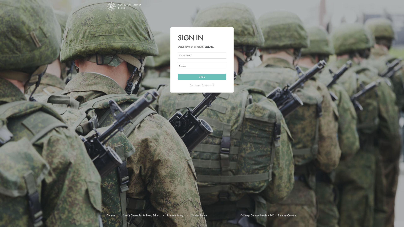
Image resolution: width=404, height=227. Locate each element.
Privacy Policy (175, 215)
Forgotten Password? (202, 85)
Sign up (209, 47)
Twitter (111, 215)
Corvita (291, 215)
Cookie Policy (199, 215)
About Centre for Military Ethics (141, 215)
